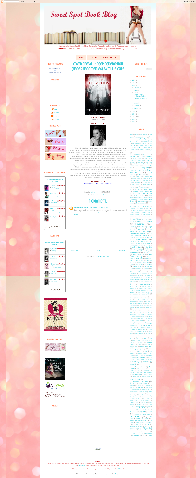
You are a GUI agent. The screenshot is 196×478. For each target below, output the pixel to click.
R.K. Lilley (139, 372)
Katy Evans (141, 314)
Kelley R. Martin (135, 316)
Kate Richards (136, 309)
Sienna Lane (133, 400)
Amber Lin (144, 143)
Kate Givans (148, 307)
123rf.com (120, 469)
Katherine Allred (134, 310)
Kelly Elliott (144, 316)
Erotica (139, 221)
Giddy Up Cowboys (141, 235)
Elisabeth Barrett (134, 212)
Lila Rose (145, 337)
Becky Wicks (140, 162)
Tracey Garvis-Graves (136, 426)
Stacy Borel (144, 402)
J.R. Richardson (143, 273)
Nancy (133, 357)
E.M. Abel (149, 208)
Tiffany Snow (135, 424)
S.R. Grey (140, 387)
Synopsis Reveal (140, 406)
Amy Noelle (140, 145)
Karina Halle (142, 305)
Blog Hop (137, 168)
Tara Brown (140, 409)
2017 (134, 82)
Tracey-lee (147, 426)
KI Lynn (132, 320)
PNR (138, 370)
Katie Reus (147, 312)
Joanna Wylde (145, 294)
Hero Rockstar (148, 253)
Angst (146, 149)
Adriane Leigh (147, 136)
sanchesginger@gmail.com (83, 207)
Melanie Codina (142, 348)
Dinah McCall (138, 206)
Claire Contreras (142, 187)
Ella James (142, 216)
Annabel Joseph (140, 151)
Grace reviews (142, 239)
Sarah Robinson (143, 391)
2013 (134, 116)
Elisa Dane (147, 210)
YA (144, 435)
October (136, 87)
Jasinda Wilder (134, 279)
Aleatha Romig (144, 139)
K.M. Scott (147, 303)
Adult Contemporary (137, 138)
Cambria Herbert (136, 178)
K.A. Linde (147, 301)
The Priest (53, 279)
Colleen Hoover (57, 267)
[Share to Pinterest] (109, 192)
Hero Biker (149, 247)
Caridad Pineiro (146, 178)
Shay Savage (142, 394)
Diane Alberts (143, 205)
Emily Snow (149, 217)
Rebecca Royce (146, 376)
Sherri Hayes (136, 396)
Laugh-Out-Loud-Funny (138, 329)
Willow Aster (148, 433)
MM (142, 355)
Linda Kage (138, 338)
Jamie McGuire (146, 275)
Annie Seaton (143, 152)
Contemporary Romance (142, 191)
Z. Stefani (149, 435)
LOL (151, 338)
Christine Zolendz (144, 186)
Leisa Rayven (133, 335)
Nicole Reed (149, 359)
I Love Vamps (137, 266)
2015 (134, 111)
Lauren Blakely (139, 333)
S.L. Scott (132, 387)
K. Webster (140, 301)
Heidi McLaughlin (134, 245)
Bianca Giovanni (135, 165)
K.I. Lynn (140, 303)
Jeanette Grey (148, 281)
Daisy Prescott (133, 199)
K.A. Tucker (133, 303)
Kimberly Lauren (146, 322)
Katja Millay (133, 314)
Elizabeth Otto (133, 216)
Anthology (138, 154)
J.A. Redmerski (144, 270)
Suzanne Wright (141, 404)
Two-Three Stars (134, 428)
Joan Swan (135, 294)
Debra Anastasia (141, 203)
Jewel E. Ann (54, 273)
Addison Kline (138, 136)
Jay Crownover (145, 279)
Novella (133, 365)
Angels (141, 149)
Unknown (56, 112)
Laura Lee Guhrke (141, 331)
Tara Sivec (147, 409)
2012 (134, 119)
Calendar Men (148, 176)
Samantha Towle (136, 389)
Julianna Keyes (147, 299)
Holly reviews (143, 262)
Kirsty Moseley (133, 323)
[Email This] (102, 192)
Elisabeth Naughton (135, 214)
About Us (93, 57)
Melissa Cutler (139, 349)
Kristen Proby (139, 325)
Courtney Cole (136, 193)
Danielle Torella (143, 199)
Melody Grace (149, 349)
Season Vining (140, 393)
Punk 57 (53, 185)
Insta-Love (138, 268)
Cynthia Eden (138, 197)
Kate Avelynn (139, 307)
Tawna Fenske (133, 411)
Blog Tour (145, 168)
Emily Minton (142, 217)
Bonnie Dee (133, 170)
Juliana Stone (138, 299)
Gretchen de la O (134, 241)
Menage (134, 351)
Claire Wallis (138, 189)
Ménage (140, 351)
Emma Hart (145, 219)
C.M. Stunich (139, 176)
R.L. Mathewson (148, 372)
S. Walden (138, 385)
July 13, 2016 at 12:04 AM (100, 207)
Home (81, 57)
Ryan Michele (143, 383)
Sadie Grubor (149, 387)
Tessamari (135, 416)
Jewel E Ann (141, 292)
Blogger (117, 474)
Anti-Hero (132, 156)
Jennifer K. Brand (134, 286)
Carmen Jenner (134, 180)
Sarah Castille (133, 391)
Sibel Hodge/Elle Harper (135, 398)
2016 (134, 85)
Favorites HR (133, 226)
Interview (146, 268)
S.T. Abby (57, 212)
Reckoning (53, 201)
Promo (132, 372)
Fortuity (53, 271)
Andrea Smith (136, 147)
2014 (134, 114)
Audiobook (149, 156)
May (135, 93)
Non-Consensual (143, 363)
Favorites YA (141, 226)
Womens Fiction (136, 435)
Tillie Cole (105, 195)
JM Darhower (149, 292)
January (136, 108)
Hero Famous (138, 249)
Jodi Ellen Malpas (144, 296)
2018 (134, 80)
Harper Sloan (146, 243)
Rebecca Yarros (145, 378)
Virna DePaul (133, 433)
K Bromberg (133, 301)
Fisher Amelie (140, 228)
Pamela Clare (141, 368)
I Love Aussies (139, 264)
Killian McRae (139, 320)
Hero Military (145, 251)
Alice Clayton (136, 143)
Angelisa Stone (134, 149)
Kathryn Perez (143, 310)
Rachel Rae (136, 376)
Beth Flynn (146, 164)
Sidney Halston (147, 398)
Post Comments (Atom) (102, 256)
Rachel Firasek (148, 374)
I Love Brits (148, 264)
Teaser (149, 411)
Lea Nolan (148, 333)
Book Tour (142, 174)
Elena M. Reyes (137, 210)
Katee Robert (146, 309)
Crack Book (139, 195)
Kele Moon (149, 314)
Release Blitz (135, 380)
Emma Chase (136, 219)
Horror (131, 264)
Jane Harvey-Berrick (136, 277)
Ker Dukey (148, 318)
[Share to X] (105, 192)
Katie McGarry (139, 312)
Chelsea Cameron (148, 182)
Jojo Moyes (138, 297)
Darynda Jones (142, 201)
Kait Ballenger (133, 305)
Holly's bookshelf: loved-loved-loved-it (55, 243)
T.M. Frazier (142, 408)
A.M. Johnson (143, 134)
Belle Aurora (136, 164)
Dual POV (146, 206)
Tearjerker (142, 411)
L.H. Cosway (149, 327)
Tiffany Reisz (54, 281)
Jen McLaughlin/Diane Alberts (139, 283)
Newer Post (74, 250)
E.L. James (140, 208)
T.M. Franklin (133, 408)
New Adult (141, 357)
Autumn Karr (141, 160)
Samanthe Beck (145, 389)
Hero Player (134, 253)
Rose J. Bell (133, 383)
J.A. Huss (137, 270)
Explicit (149, 221)
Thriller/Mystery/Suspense (138, 420)
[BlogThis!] (103, 192)
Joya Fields (145, 297)
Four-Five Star (143, 232)
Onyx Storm (53, 248)
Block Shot (53, 193)
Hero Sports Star (138, 255)
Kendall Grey (139, 318)
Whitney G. (140, 433)
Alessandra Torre (147, 141)
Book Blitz (141, 170)
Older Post (122, 250)
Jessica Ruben (53, 202)
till (140, 424)
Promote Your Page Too (55, 72)
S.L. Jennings (147, 385)
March (136, 103)
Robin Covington (148, 380)
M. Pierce (140, 342)
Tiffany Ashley (139, 422)
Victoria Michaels (134, 432)
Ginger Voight (139, 237)
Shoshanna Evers (146, 396)
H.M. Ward (137, 243)
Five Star (140, 230)
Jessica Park (133, 288)
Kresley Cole (143, 323)
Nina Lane (145, 361)
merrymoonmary (102, 474)
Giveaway (148, 237)
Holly (55, 109)
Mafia (140, 344)
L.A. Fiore (141, 327)
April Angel (141, 156)
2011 (134, 122)
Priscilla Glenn (146, 370)
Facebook (82, 465)
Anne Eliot (149, 151)
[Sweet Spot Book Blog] (55, 71)
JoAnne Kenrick (134, 296)
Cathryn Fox (145, 180)
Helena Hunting (145, 245)
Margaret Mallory (134, 346)
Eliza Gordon (146, 214)
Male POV (147, 344)
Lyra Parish (145, 340)
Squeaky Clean (134, 402)
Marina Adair (143, 346)
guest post (144, 241)
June (135, 90)
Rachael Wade (136, 374)
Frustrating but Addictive (137, 233)
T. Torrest (148, 406)
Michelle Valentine (142, 353)
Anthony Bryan (146, 154)
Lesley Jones (143, 335)
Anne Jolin (134, 152)
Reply (76, 214)
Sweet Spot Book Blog (54, 68)
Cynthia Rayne (147, 197)
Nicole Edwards (140, 359)
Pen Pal (53, 256)
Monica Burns (149, 355)
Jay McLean (133, 281)
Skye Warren (145, 400)
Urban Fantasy (144, 430)
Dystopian (132, 208)
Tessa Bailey (146, 414)
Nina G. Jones (136, 361)
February (137, 105)
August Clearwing (137, 158)
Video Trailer (145, 432)
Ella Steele (149, 216)
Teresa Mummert (137, 414)
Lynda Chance (136, 340)
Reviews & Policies (110, 57)
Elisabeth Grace (146, 212)
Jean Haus (140, 281)
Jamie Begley (138, 275)
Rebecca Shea (134, 378)
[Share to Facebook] (107, 192)
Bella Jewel (149, 162)
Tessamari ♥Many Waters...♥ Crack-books (54, 180)
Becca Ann (132, 162)
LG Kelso (139, 337)
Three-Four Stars (142, 419)
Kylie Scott (147, 325)
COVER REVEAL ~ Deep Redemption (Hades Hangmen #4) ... (140, 97)
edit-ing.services (99, 212)
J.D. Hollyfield (142, 271)
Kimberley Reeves (134, 322)
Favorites (139, 224)
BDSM (147, 160)
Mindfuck (137, 355)
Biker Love (144, 165)
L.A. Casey (133, 327)
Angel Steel (147, 147)
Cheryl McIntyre (136, 184)
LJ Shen (146, 338)
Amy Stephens (148, 145)
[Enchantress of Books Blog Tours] (55, 380)
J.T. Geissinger (53, 258)
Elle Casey (134, 217)
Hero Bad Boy (135, 247)
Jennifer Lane (146, 286)
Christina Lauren (134, 186)
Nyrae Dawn (143, 365)
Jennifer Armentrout (144, 284)
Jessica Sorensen (141, 290)
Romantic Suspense (140, 382)
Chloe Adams (146, 184)
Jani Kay (147, 277)
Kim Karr (147, 320)
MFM (146, 351)
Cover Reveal (97, 195)
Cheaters (137, 182)
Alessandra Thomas (135, 141)
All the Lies (53, 216)
